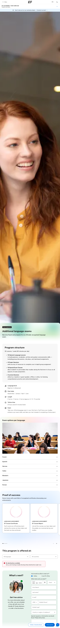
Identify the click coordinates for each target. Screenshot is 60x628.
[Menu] (57, 6)
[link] (10, 6)
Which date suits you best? (38, 579)
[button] (5, 2)
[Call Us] (57, 2)
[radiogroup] (43, 576)
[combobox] (15, 557)
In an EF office (46, 576)
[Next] (56, 543)
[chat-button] (57, 625)
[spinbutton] (33, 583)
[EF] (30, 2)
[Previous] (53, 543)
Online (35, 576)
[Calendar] (45, 582)
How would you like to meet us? (40, 573)
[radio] (34, 576)
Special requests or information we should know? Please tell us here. (42, 616)
